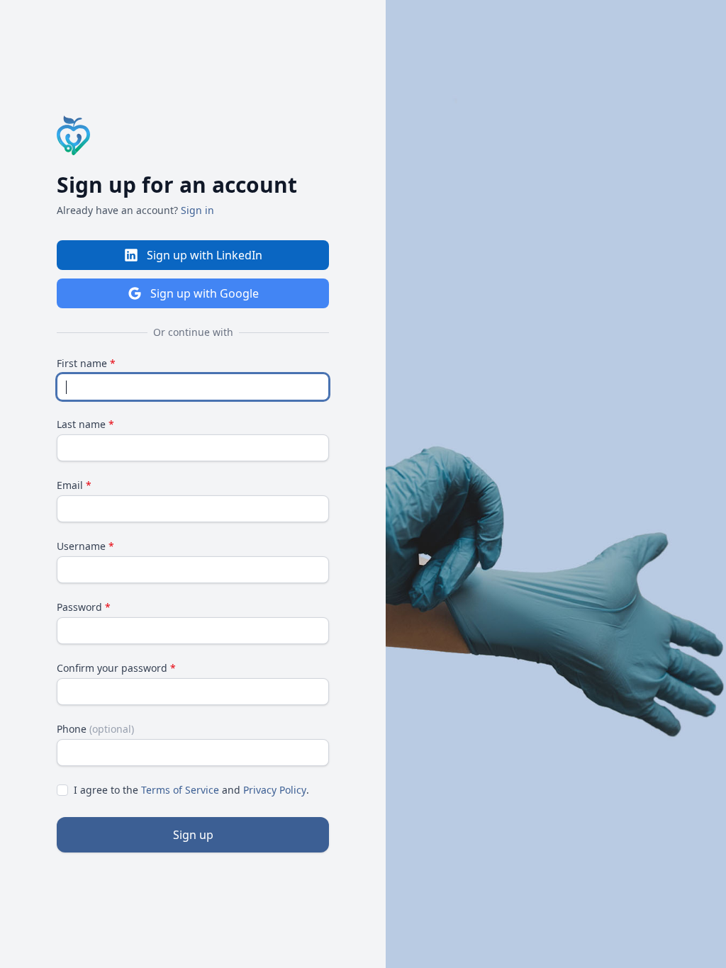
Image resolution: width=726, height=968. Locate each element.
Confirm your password (116, 668)
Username (85, 546)
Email (74, 485)
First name (86, 363)
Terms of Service (180, 790)
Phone (95, 729)
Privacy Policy (274, 790)
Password (84, 607)
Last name (85, 424)
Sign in (197, 210)
